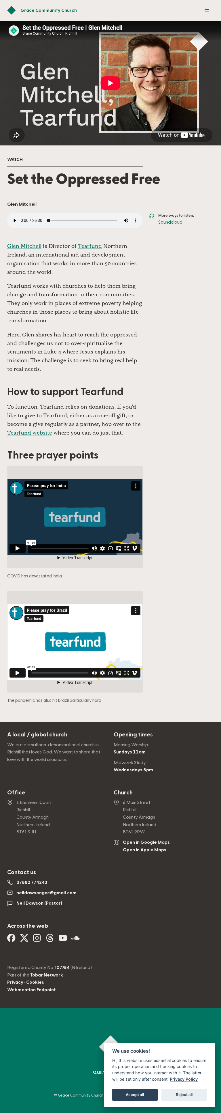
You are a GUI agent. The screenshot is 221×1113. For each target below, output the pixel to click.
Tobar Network (46, 975)
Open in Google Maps (146, 842)
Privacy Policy (184, 1079)
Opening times (133, 735)
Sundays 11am (130, 752)
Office (16, 793)
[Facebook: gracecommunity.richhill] (11, 940)
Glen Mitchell (24, 246)
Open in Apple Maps (144, 850)
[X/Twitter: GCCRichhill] (24, 940)
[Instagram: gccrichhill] (37, 940)
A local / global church (37, 735)
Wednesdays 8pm (133, 770)
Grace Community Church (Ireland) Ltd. (92, 1095)
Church (123, 793)
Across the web (27, 926)
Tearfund (90, 246)
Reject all (184, 1094)
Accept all (135, 1094)
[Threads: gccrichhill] (50, 940)
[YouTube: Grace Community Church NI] (63, 940)
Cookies (35, 982)
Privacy (15, 982)
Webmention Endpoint (31, 989)
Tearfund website (29, 432)
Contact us (21, 872)
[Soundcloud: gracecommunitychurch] (75, 940)
